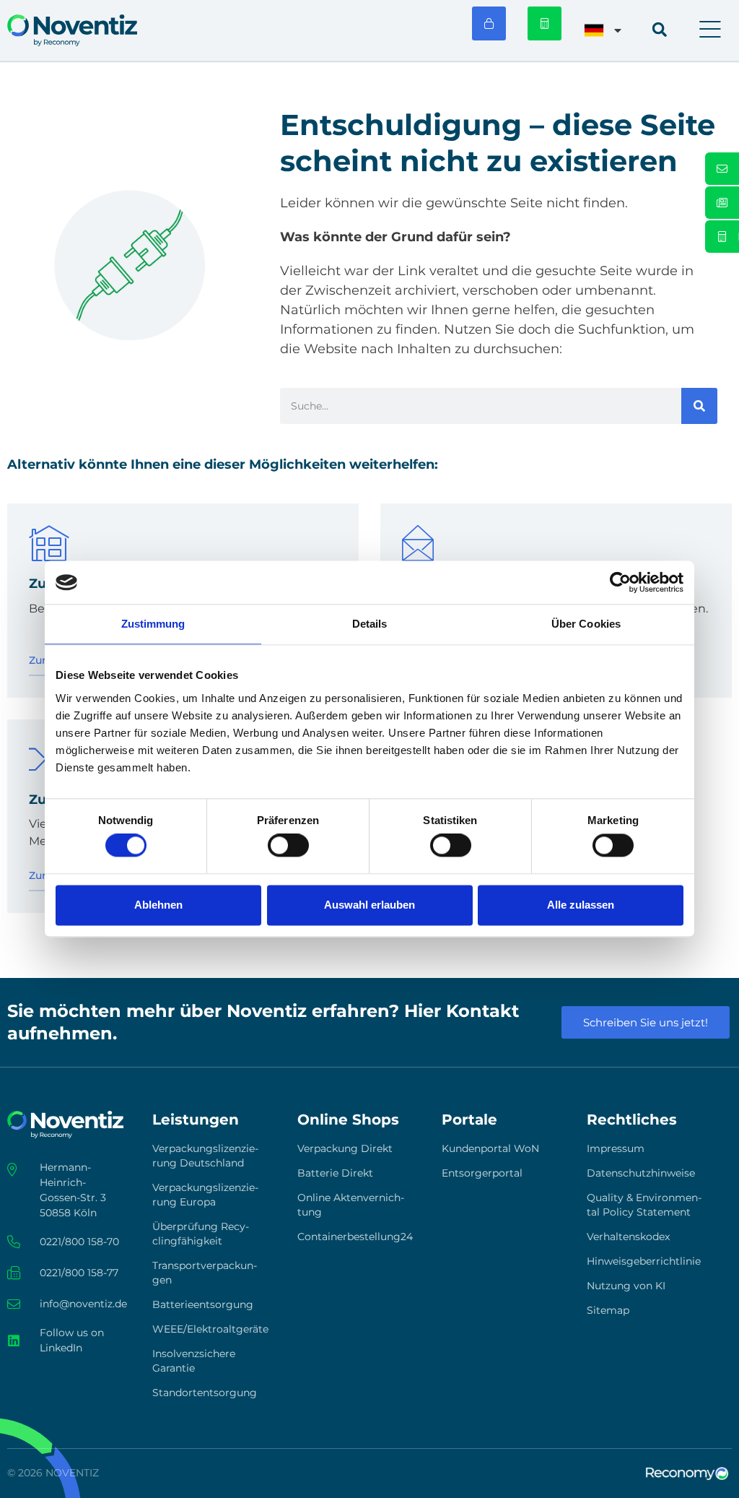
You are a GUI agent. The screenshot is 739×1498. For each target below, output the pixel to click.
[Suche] (699, 406)
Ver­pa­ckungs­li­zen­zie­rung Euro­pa (205, 1194)
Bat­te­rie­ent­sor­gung (202, 1304)
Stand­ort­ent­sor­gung (204, 1392)
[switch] (288, 845)
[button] (710, 30)
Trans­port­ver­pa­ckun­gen (204, 1272)
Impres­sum (615, 1148)
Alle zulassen (580, 905)
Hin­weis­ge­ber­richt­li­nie (644, 1261)
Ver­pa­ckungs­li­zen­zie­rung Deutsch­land (205, 1155)
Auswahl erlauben (369, 905)
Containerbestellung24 (355, 1236)
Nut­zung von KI (626, 1285)
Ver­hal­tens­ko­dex (628, 1236)
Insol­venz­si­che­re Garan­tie (193, 1360)
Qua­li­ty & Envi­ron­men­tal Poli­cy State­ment (644, 1204)
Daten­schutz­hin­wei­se (641, 1172)
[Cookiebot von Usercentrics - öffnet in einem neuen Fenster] (620, 582)
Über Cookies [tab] (586, 624)
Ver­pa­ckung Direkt (345, 1148)
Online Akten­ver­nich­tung (350, 1204)
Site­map (608, 1310)
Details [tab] (370, 624)
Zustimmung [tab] (153, 624)
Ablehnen (158, 905)
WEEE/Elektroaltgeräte (210, 1328)
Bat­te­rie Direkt (335, 1172)
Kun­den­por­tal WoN (490, 1148)
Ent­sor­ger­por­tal (482, 1172)
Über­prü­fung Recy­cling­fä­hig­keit (200, 1233)
